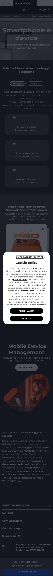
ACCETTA (26, 318)
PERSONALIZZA (26, 311)
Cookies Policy (20, 279)
